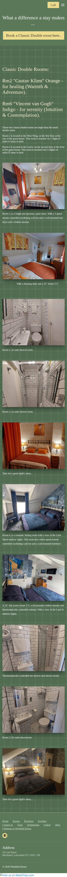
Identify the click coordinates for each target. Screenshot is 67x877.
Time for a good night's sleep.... (17, 799)
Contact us (7, 825)
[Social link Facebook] (4, 835)
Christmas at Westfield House (16, 828)
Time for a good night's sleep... (17, 473)
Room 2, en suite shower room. (17, 350)
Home (5, 821)
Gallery (47, 825)
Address (8, 848)
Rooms (16, 821)
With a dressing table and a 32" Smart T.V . (33, 285)
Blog (57, 825)
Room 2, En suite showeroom (17, 737)
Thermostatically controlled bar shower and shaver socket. (30, 675)
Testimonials (33, 825)
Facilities (42, 821)
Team (20, 825)
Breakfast (29, 821)
